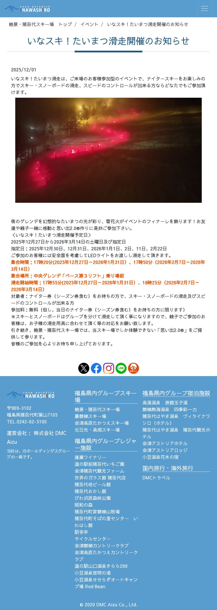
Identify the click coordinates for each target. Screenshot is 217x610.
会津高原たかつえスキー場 (102, 423)
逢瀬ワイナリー (90, 457)
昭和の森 (84, 505)
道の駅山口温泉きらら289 (101, 566)
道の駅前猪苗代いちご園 (99, 464)
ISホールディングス (40, 451)
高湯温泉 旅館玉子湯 (165, 402)
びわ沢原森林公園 (93, 498)
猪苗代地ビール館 (93, 484)
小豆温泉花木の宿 (160, 457)
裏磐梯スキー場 (90, 416)
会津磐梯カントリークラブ (102, 545)
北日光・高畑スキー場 (97, 429)
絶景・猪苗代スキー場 (97, 409)
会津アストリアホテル (165, 443)
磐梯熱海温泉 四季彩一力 (169, 409)
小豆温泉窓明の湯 (93, 573)
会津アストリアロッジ (165, 450)
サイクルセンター (93, 539)
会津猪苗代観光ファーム (99, 471)
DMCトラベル (156, 477)
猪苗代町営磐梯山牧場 (97, 511)
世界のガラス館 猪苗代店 (100, 477)
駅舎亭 (81, 532)
